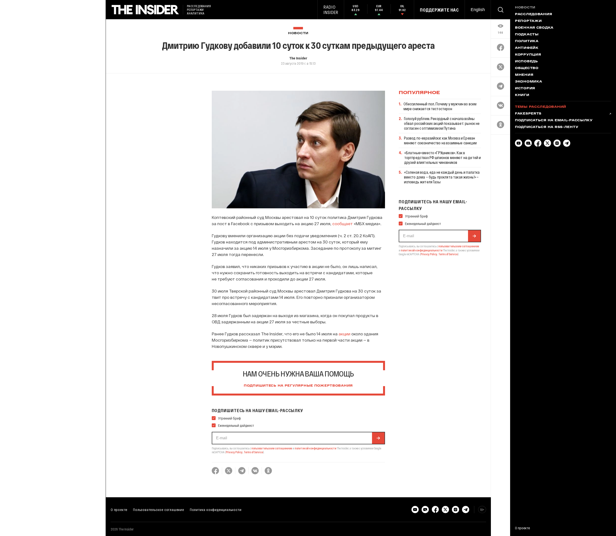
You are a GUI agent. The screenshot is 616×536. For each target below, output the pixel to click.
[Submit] (378, 438)
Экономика (528, 81)
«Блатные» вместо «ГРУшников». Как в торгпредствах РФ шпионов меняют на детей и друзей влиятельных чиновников (442, 157)
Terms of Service (253, 452)
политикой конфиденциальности (315, 448)
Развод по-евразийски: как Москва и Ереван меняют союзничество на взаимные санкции (440, 140)
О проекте (119, 509)
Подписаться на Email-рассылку (554, 120)
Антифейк (527, 48)
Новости (298, 33)
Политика (527, 41)
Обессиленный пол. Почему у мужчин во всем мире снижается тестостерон (440, 106)
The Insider (298, 58)
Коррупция (528, 54)
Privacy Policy (234, 452)
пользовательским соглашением (271, 448)
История (525, 88)
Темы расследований (540, 107)
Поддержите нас (439, 10)
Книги (522, 95)
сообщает (342, 223)
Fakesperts (528, 113)
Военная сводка (534, 27)
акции (344, 333)
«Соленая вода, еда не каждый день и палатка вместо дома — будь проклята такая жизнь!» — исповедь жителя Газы (442, 177)
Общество (527, 68)
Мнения (524, 75)
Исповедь (526, 61)
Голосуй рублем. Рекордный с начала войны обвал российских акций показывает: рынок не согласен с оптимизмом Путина (442, 123)
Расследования (533, 14)
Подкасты (527, 34)
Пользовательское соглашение (158, 509)
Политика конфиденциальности (216, 509)
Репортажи (528, 21)
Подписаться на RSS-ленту (546, 127)
